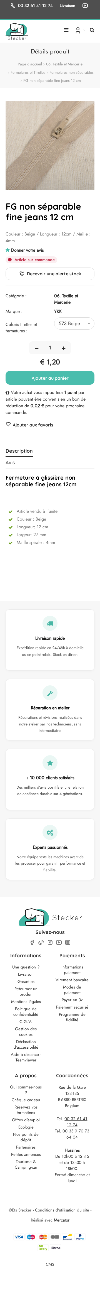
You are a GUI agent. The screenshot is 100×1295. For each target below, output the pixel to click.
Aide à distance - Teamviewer (26, 1057)
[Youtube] (59, 942)
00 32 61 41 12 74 (35, 5)
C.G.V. (25, 1022)
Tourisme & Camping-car (26, 1164)
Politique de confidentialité (25, 1011)
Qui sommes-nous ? (26, 1090)
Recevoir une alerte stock (54, 273)
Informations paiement (72, 970)
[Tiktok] (41, 942)
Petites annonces (26, 1154)
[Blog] (68, 942)
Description (19, 451)
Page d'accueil (30, 64)
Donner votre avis (27, 250)
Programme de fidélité (72, 1017)
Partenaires (26, 1147)
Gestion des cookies (26, 1032)
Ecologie (26, 1127)
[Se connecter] (79, 30)
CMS (50, 1264)
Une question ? (25, 967)
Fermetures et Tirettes (28, 72)
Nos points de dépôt (26, 1137)
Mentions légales (26, 1002)
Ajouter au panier (50, 378)
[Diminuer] (36, 347)
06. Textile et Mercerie (64, 64)
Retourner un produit (26, 991)
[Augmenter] (63, 347)
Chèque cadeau (26, 1100)
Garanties (26, 981)
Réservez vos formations (26, 1110)
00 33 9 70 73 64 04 (75, 1134)
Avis (10, 463)
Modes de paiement (72, 990)
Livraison (26, 974)
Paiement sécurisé (72, 1007)
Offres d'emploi (26, 1120)
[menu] (66, 28)
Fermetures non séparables (71, 72)
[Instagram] (50, 942)
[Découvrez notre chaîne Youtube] (86, 5)
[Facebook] (32, 942)
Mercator (61, 1220)
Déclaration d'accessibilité (26, 1044)
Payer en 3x (72, 1000)
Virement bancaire (72, 980)
